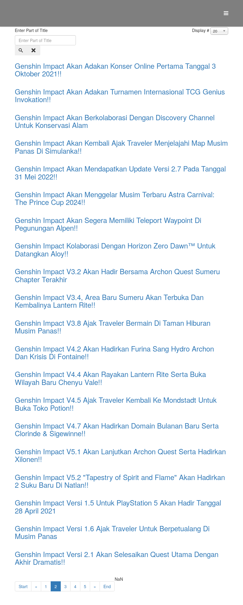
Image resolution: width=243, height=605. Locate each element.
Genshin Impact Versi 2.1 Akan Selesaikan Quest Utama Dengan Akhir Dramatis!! (116, 558)
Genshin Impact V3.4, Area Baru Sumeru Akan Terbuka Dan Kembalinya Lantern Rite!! (109, 301)
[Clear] (34, 50)
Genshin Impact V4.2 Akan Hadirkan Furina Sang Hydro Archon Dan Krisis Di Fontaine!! (114, 352)
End (107, 586)
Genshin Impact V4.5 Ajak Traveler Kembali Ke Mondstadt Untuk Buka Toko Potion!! (116, 403)
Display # (200, 30)
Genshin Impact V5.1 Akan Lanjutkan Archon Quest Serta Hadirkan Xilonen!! (120, 455)
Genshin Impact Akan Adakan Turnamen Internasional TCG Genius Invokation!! (120, 95)
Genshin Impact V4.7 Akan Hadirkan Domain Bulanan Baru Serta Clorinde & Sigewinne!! (117, 429)
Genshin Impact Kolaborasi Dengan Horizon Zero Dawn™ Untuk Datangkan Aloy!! (115, 249)
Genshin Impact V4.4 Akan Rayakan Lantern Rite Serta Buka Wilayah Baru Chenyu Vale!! (110, 378)
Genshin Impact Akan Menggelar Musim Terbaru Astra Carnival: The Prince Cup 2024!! (115, 198)
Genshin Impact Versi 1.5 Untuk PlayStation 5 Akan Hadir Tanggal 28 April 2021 (118, 506)
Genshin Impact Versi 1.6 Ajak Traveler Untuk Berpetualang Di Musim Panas (112, 532)
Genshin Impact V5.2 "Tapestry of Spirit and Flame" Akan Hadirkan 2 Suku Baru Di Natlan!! (120, 481)
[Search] (21, 50)
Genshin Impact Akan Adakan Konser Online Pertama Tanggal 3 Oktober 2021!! (115, 69)
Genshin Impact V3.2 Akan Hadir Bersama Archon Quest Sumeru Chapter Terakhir (117, 275)
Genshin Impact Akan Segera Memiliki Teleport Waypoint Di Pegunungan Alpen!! (108, 224)
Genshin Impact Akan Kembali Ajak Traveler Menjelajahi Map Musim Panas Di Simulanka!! (121, 146)
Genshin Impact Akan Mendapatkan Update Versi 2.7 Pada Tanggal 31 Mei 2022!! (120, 172)
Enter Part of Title (32, 30)
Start (23, 586)
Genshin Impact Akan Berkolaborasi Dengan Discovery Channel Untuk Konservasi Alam (115, 121)
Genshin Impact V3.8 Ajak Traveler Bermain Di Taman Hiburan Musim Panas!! (112, 326)
